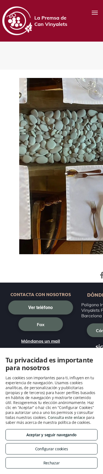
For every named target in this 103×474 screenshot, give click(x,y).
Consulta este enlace (66, 417)
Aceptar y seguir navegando (51, 434)
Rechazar (51, 462)
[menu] (94, 12)
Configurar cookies (51, 448)
